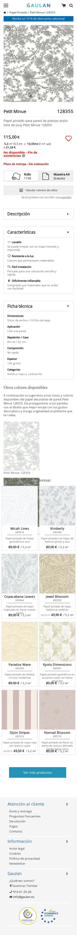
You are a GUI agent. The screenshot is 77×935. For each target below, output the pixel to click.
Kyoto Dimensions (57, 664)
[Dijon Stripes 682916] (20, 709)
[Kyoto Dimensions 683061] (57, 641)
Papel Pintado (18, 12)
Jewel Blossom (57, 596)
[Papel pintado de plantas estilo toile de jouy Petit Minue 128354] (37, 446)
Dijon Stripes (20, 732)
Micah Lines (19, 528)
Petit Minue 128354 (17, 472)
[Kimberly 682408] (57, 505)
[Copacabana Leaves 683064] (20, 573)
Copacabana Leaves (19, 596)
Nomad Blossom (57, 732)
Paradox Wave (20, 664)
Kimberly (57, 528)
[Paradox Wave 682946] (20, 641)
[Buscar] (72, 5)
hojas (22, 374)
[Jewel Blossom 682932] (57, 573)
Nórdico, (13, 374)
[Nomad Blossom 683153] (57, 709)
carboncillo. (35, 374)
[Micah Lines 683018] (20, 505)
